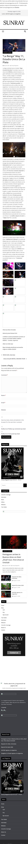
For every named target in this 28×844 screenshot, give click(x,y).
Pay (3, 612)
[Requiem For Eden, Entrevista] (6, 578)
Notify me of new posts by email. (10, 434)
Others (2, 502)
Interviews (3, 497)
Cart (4, 610)
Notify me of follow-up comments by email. (13, 429)
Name (3, 395)
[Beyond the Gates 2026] (6, 586)
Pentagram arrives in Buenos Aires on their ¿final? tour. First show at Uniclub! (13, 558)
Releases (3, 504)
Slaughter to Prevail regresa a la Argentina (12, 753)
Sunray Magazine (14, 65)
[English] (2, 710)
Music (2, 499)
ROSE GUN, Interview (9, 355)
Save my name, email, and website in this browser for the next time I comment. (12, 421)
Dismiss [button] (17, 7)
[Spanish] (5, 710)
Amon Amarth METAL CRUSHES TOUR (14, 359)
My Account (5, 614)
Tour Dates (4, 507)
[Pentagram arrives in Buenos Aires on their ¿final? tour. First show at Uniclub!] (14, 542)
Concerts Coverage (7, 52)
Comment (4, 375)
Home (2, 605)
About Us (3, 627)
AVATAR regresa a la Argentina (13, 14)
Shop (2, 608)
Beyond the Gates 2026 (18, 585)
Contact (3, 630)
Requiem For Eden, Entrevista (17, 577)
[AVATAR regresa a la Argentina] (6, 594)
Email (3, 402)
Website (3, 410)
